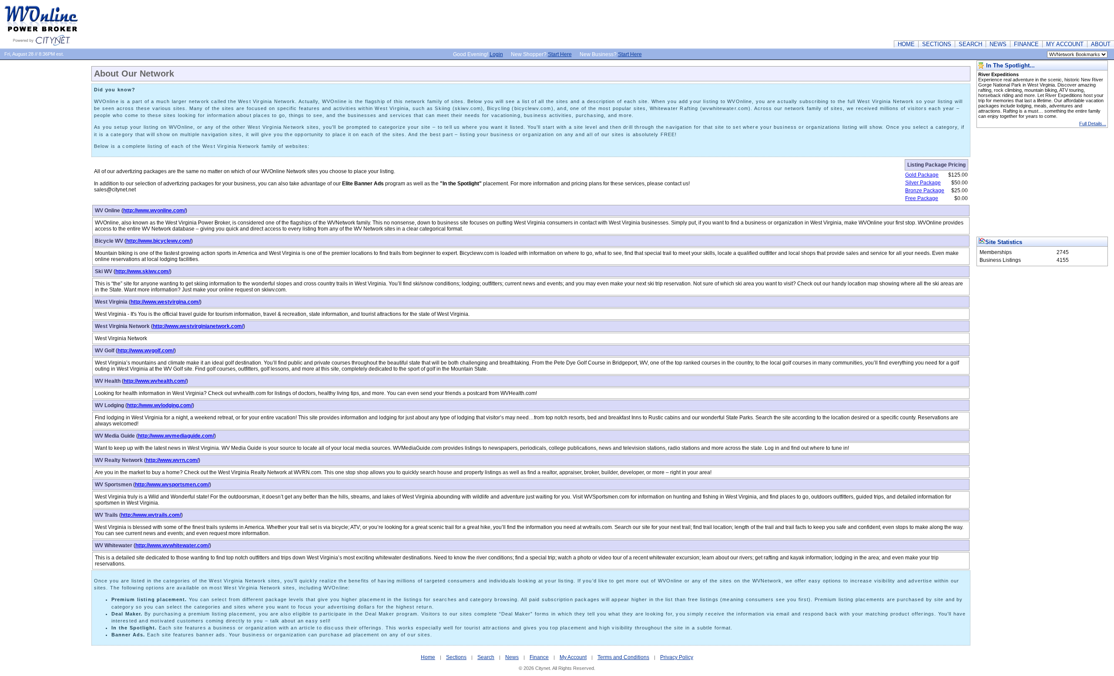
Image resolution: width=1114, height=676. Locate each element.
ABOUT (1101, 44)
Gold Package (922, 175)
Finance (539, 657)
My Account (573, 657)
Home (428, 657)
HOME (906, 44)
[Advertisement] (955, 19)
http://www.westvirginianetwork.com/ (198, 326)
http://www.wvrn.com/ (172, 460)
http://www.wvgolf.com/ (145, 351)
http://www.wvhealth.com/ (155, 381)
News (512, 657)
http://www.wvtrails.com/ (151, 515)
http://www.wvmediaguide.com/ (176, 436)
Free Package (921, 198)
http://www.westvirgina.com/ (165, 302)
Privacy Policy (676, 657)
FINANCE (1026, 44)
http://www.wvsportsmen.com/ (172, 485)
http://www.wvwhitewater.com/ (172, 545)
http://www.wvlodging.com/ (159, 405)
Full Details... (1092, 123)
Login (496, 54)
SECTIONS (936, 44)
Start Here (560, 54)
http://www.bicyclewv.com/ (158, 241)
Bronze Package (924, 190)
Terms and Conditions (623, 657)
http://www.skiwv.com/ (142, 271)
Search (485, 657)
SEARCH (970, 44)
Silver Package (923, 183)
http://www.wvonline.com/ (154, 210)
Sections (456, 657)
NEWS (998, 44)
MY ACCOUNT (1065, 44)
